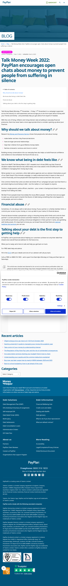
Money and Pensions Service (19, 134)
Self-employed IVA (9, 411)
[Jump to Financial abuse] (26, 204)
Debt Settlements (9, 422)
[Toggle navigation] (64, 2)
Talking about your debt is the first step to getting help (19, 103)
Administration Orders (10, 429)
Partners (6, 444)
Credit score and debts (43, 408)
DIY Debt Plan (7, 433)
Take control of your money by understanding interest (22, 347)
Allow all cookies (55, 311)
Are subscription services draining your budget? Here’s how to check (27, 354)
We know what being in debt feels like (14, 96)
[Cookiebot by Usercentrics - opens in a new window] (58, 273)
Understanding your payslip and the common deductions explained (27, 357)
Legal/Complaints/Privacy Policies (47, 447)
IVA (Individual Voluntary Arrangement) (16, 408)
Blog (8, 44)
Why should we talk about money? (13, 93)
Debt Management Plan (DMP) (13, 404)
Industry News (6, 52)
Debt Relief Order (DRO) (11, 415)
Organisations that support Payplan (15, 455)
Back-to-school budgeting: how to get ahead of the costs (23, 364)
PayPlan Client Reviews (10, 447)
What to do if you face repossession (48, 419)
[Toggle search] (60, 2)
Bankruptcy (7, 419)
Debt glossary (40, 415)
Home (3, 44)
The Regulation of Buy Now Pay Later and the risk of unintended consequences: (31, 351)
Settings (60, 305)
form (9, 253)
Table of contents (9, 89)
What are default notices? (44, 422)
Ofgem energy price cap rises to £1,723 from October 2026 (24, 341)
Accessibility (40, 444)
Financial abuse (7, 100)
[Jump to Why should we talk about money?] (54, 130)
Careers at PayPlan (9, 451)
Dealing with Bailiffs (42, 411)
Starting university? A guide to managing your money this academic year (28, 344)
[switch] (25, 299)
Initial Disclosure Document (45, 451)
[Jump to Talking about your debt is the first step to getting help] (21, 233)
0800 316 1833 (40, 468)
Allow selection (34, 311)
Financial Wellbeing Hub (44, 404)
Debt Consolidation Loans (11, 426)
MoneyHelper (19, 390)
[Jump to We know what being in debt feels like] (59, 160)
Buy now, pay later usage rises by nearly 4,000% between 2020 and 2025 (28, 360)
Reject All (12, 311)
